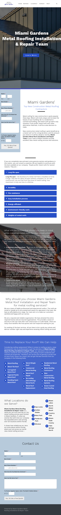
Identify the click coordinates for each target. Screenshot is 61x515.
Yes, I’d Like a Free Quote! (10, 146)
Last (8, 99)
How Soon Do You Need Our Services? (9, 115)
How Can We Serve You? (8, 122)
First (2, 99)
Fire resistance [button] (14, 193)
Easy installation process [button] (18, 199)
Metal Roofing (13, 363)
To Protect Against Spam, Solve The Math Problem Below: (8, 136)
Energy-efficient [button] (14, 204)
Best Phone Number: (7, 108)
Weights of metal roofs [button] (17, 215)
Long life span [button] (13, 172)
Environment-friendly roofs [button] (18, 210)
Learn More (31, 55)
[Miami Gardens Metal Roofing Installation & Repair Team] (9, 3)
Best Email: (4, 101)
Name (3, 93)
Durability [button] (12, 188)
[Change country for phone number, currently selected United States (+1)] (3, 110)
